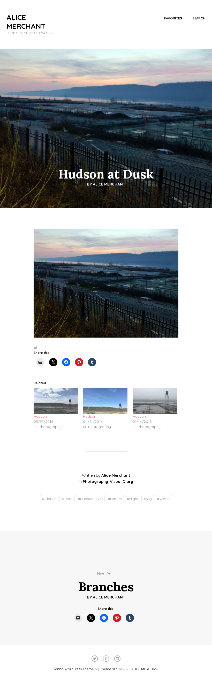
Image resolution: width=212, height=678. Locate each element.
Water (163, 498)
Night (132, 498)
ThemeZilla (109, 669)
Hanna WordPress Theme (73, 669)
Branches (106, 587)
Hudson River (90, 498)
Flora (67, 498)
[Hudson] (56, 401)
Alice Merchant (109, 184)
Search (199, 18)
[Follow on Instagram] (117, 658)
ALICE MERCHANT (26, 22)
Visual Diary (121, 481)
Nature (115, 498)
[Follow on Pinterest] (106, 658)
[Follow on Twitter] (95, 658)
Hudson (40, 416)
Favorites (173, 18)
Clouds (49, 498)
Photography (95, 481)
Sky (147, 498)
